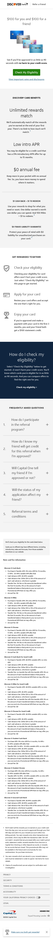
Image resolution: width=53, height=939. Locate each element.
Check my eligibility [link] (25, 387)
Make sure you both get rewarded (25, 932)
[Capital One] (18, 4)
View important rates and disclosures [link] (26, 79)
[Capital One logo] (14, 912)
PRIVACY (6, 874)
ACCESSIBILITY (9, 892)
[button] (46, 932)
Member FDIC (45, 911)
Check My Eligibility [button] (26, 72)
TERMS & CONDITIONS (13, 886)
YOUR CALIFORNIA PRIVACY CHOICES (19, 897)
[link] (34, 216)
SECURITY (7, 880)
